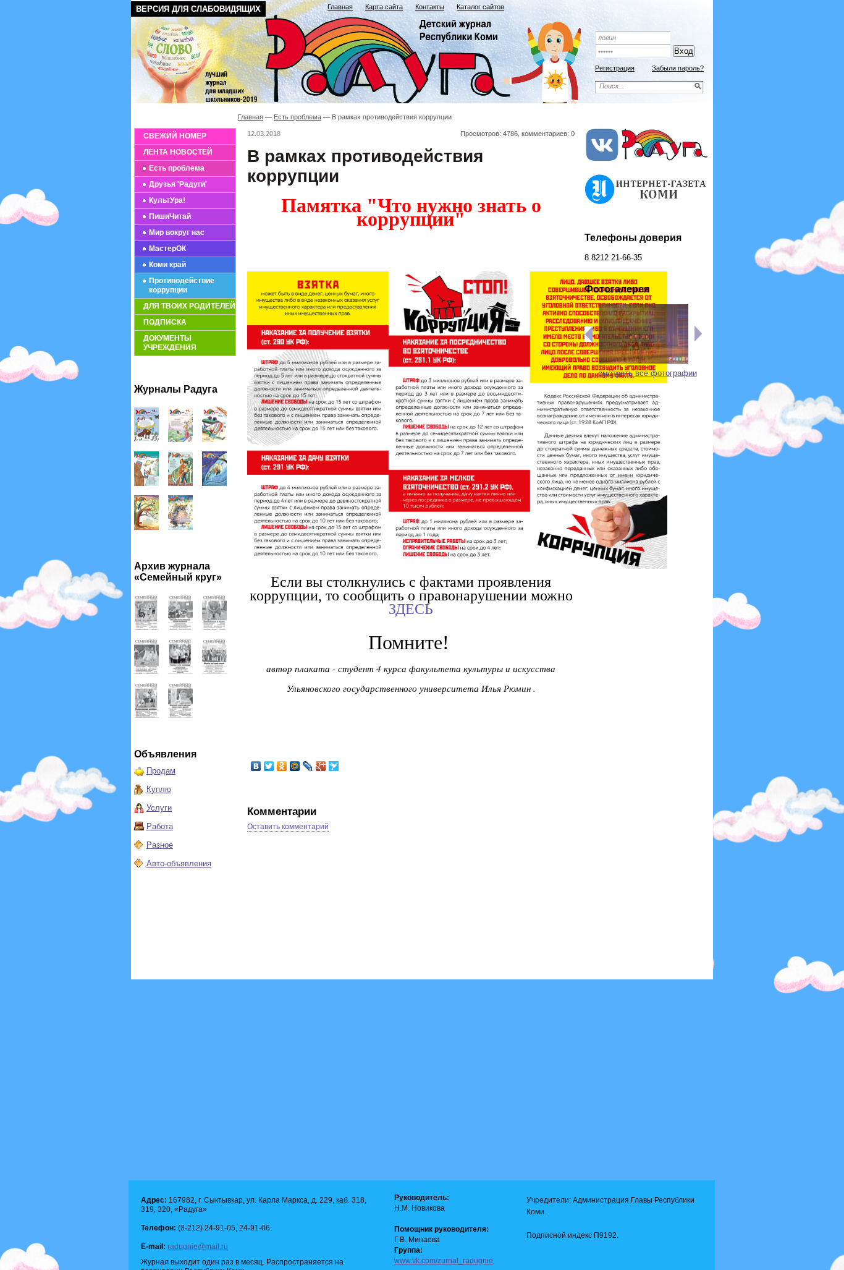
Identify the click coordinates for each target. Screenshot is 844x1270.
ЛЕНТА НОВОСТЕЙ (178, 152)
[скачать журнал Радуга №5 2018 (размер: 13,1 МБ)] (180, 527)
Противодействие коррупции (181, 285)
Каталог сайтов (480, 7)
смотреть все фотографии (647, 373)
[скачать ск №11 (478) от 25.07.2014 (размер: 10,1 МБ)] (214, 671)
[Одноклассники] (282, 766)
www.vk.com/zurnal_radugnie (443, 1260)
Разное (159, 845)
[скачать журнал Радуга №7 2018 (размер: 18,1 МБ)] (214, 483)
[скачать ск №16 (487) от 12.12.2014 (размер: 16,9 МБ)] (146, 627)
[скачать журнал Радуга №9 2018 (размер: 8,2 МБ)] (146, 483)
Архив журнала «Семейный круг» (178, 571)
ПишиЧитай (170, 216)
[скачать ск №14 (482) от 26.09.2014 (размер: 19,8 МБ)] (214, 627)
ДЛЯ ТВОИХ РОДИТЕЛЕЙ (189, 306)
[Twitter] (269, 766)
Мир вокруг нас (177, 232)
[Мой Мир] (295, 766)
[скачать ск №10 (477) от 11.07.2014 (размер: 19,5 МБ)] (146, 715)
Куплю (158, 789)
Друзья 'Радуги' (178, 184)
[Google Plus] (320, 766)
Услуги (159, 807)
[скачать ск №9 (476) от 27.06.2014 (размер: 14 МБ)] (180, 715)
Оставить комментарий (288, 826)
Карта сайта (384, 7)
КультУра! (167, 200)
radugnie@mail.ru (197, 1246)
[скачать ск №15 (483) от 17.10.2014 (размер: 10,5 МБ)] (180, 627)
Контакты (429, 7)
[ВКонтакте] (256, 766)
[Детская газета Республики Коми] (364, 57)
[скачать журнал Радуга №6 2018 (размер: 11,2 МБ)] (146, 527)
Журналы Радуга (175, 389)
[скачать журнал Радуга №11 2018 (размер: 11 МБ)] (180, 439)
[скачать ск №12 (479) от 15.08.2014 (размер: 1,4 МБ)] (180, 671)
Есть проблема (177, 168)
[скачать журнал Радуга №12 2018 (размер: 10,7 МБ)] (146, 439)
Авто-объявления (178, 863)
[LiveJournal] (308, 766)
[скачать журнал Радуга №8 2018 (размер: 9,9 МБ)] (180, 483)
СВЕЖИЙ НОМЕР (174, 136)
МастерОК (167, 248)
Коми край (167, 264)
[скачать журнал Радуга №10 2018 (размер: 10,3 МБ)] (214, 439)
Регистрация (615, 68)
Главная (340, 7)
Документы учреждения (169, 343)
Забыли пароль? (678, 68)
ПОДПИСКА (165, 322)
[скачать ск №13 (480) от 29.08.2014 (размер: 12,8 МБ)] (146, 671)
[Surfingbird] (333, 766)
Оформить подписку (647, 20)
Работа (159, 826)
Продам (160, 770)
